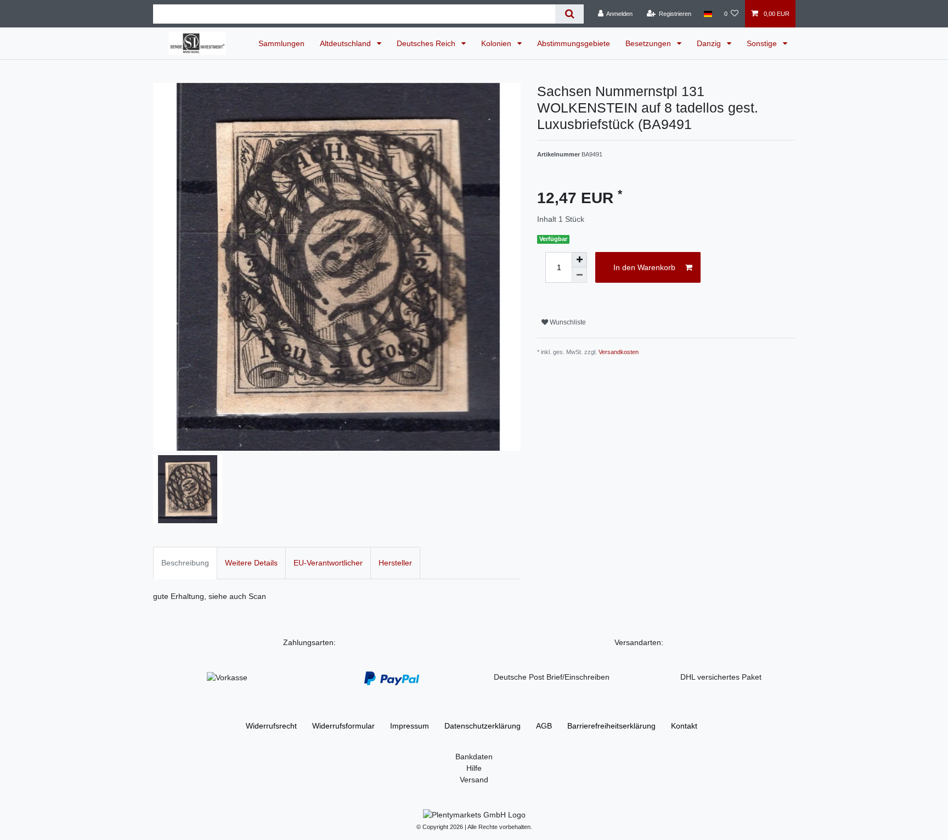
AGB (544, 725)
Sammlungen (281, 43)
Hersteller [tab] (395, 562)
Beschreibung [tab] (185, 562)
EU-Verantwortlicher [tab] (328, 562)
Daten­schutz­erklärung (482, 725)
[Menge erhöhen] (579, 259)
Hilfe (474, 768)
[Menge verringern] (579, 275)
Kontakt (684, 725)
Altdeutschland (346, 43)
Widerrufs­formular (343, 725)
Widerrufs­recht (271, 725)
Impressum (409, 725)
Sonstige (763, 43)
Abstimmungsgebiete (573, 43)
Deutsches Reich (427, 43)
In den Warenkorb (644, 267)
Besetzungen (649, 43)
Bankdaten (474, 756)
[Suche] (569, 14)
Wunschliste (567, 322)
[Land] (707, 13)
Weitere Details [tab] (251, 562)
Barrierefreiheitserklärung (611, 725)
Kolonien (497, 43)
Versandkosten (619, 352)
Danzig (710, 43)
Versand (474, 779)
